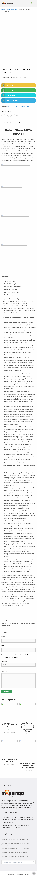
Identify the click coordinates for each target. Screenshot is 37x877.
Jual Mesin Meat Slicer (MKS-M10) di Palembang (14, 839)
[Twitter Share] (7, 115)
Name (3, 636)
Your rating (4, 661)
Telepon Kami (11, 95)
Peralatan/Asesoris (11, 10)
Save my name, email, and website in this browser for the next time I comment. (19, 656)
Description (7, 123)
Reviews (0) (16, 123)
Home (3, 10)
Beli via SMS (10, 85)
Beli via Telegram (12, 100)
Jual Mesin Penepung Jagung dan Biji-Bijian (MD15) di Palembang (16, 844)
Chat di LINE (10, 90)
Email (3, 646)
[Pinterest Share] (11, 115)
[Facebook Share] (3, 115)
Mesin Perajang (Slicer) (13, 106)
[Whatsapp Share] (16, 115)
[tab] (6, 122)
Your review (5, 671)
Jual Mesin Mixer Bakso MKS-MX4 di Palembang (14, 856)
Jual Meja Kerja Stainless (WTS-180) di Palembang (15, 848)
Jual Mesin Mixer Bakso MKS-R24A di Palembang (14, 852)
